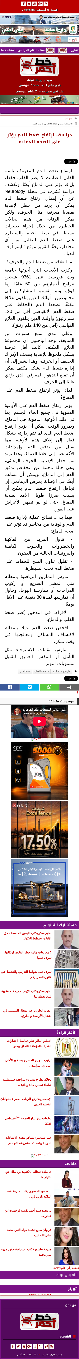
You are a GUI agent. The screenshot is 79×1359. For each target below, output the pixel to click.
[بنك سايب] (39, 829)
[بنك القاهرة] (39, 739)
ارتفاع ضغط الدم (61, 671)
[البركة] (39, 39)
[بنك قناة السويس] (39, 888)
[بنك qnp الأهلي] (39, 19)
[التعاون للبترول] (39, 771)
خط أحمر (24, 671)
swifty (57, 1267)
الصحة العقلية (40, 671)
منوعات (68, 118)
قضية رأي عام (70, 1267)
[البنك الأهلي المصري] (39, 30)
